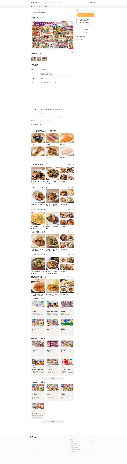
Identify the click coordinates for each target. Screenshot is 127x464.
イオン (38, 10)
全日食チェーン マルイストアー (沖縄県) (84, 25)
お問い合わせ (93, 2)
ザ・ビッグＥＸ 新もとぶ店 (81, 32)
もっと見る (71, 164)
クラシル (91, 439)
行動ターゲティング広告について (75, 445)
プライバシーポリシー (73, 443)
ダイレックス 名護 (79, 27)
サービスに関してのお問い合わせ (75, 449)
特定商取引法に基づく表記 (74, 447)
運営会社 (71, 439)
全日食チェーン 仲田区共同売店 (82, 22)
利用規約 (71, 441)
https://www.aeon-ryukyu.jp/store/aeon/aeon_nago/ (51, 109)
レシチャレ (91, 441)
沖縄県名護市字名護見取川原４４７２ (48, 82)
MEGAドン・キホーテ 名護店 (82, 29)
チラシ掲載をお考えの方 (74, 451)
